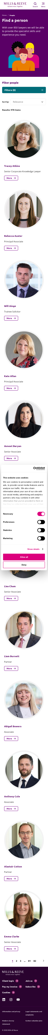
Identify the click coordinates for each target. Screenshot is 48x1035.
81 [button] (29, 960)
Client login (8, 980)
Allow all (24, 557)
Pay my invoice (9, 986)
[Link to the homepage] (16, 4)
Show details (33, 549)
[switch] (41, 522)
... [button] (24, 960)
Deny (24, 565)
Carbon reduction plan (33, 1021)
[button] (4, 961)
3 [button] (20, 960)
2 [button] (16, 960)
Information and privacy (11, 1011)
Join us (29, 980)
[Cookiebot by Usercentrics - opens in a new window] (34, 468)
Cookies (6, 992)
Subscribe (30, 986)
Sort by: (5, 102)
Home (4, 15)
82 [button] (34, 960)
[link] (3, 999)
